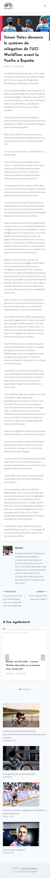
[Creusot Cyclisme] (8, 6)
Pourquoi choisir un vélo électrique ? (19, 774)
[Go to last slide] (7, 657)
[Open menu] (45, 6)
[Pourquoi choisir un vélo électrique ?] (25, 758)
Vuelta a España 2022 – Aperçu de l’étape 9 (37, 595)
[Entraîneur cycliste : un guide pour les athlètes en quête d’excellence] (25, 794)
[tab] (20, 689)
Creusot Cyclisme (29, 868)
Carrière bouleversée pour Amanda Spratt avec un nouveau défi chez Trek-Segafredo (12, 599)
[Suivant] (43, 657)
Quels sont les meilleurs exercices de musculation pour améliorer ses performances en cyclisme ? (24, 734)
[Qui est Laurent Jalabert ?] (25, 834)
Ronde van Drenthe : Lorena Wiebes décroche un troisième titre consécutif (23, 665)
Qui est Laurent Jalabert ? (14, 850)
